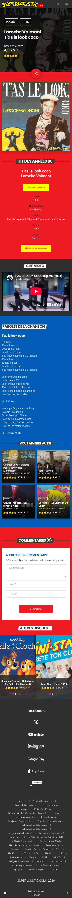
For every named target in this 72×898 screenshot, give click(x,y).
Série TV (57, 857)
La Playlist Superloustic (22, 841)
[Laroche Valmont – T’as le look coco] (36, 150)
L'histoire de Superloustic (24, 805)
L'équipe (24, 809)
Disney (14, 849)
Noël (44, 857)
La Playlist (36, 209)
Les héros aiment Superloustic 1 (35, 825)
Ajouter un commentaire (36, 248)
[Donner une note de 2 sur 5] (8, 56)
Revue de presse (49, 817)
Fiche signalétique (43, 809)
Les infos (40, 861)
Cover (37, 845)
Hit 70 (36, 853)
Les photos (58, 813)
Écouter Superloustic (42, 801)
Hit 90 (60, 853)
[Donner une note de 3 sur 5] (11, 56)
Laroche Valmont (36, 176)
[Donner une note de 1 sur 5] (5, 56)
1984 (36, 228)
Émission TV (30, 849)
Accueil (22, 801)
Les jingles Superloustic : (20, 821)
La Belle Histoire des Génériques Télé (45, 837)
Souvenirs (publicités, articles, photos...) (27, 813)
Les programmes (51, 805)
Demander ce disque (36, 187)
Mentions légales (36, 869)
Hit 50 (11, 853)
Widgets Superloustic (19, 861)
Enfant (46, 849)
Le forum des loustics (50, 865)
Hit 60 (23, 853)
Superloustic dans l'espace (50, 821)
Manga (32, 857)
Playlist (11, 22)
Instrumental (16, 857)
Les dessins (56, 861)
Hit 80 (25, 22)
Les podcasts (15, 837)
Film (58, 849)
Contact (55, 869)
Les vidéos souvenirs (24, 817)
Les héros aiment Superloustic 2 (35, 829)
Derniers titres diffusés (50, 841)
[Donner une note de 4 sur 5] (13, 56)
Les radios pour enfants (22, 865)
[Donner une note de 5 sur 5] (16, 56)
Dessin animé (52, 845)
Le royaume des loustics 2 (51, 833)
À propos (17, 869)
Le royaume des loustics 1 (20, 833)
